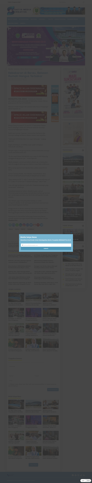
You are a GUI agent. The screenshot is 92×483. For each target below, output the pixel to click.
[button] (85, 480)
